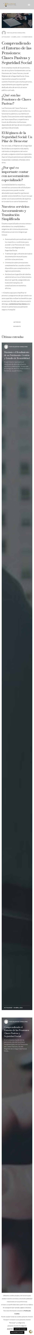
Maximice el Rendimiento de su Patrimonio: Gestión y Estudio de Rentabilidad (17, 355)
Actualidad (6, 37)
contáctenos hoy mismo (17, 304)
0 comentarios (27, 37)
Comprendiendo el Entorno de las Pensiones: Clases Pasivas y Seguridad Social (16, 1032)
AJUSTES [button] (10, 1329)
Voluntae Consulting (17, 32)
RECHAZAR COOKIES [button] (17, 1332)
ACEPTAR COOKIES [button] (20, 1329)
